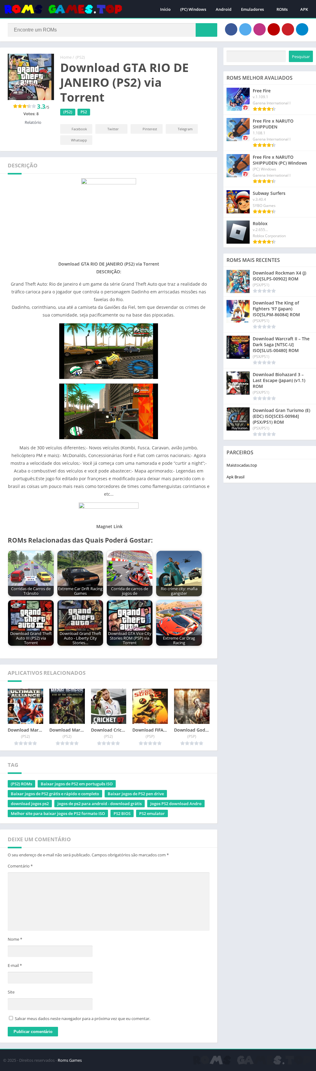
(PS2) (80, 57)
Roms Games (70, 1060)
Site (11, 992)
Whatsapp (79, 140)
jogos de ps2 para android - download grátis (99, 803)
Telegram (185, 129)
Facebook (79, 129)
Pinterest (150, 129)
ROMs (282, 9)
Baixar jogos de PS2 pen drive (136, 793)
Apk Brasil (235, 477)
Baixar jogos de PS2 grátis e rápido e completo (55, 793)
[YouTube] (274, 29)
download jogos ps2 (30, 803)
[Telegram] (302, 29)
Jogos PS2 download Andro (176, 803)
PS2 (84, 112)
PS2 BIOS (122, 813)
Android (223, 9)
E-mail (15, 965)
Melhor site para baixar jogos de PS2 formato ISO (58, 813)
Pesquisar (301, 56)
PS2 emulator (152, 813)
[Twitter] (245, 29)
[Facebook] (231, 29)
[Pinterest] (288, 29)
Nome (15, 939)
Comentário (20, 866)
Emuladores (252, 9)
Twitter (113, 129)
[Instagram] (259, 29)
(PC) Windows (193, 9)
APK (304, 9)
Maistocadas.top (242, 465)
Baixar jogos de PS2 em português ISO (77, 784)
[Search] (206, 30)
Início (165, 9)
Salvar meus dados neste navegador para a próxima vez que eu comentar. (82, 1018)
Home (66, 57)
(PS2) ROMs (21, 784)
